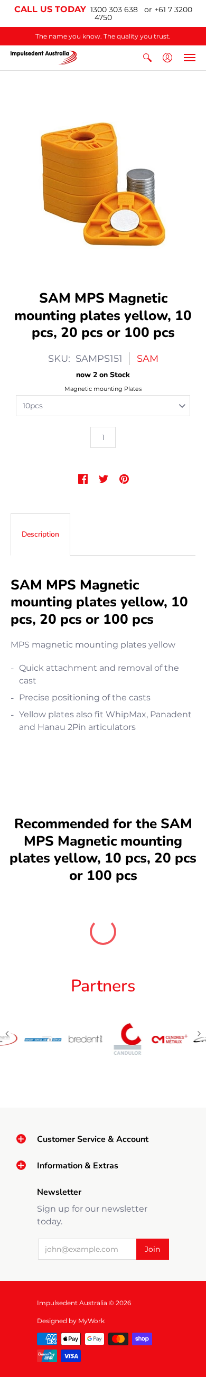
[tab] (40, 534)
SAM (147, 358)
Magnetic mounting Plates (103, 388)
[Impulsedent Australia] (44, 57)
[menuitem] (147, 57)
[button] (147, 57)
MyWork (91, 1321)
